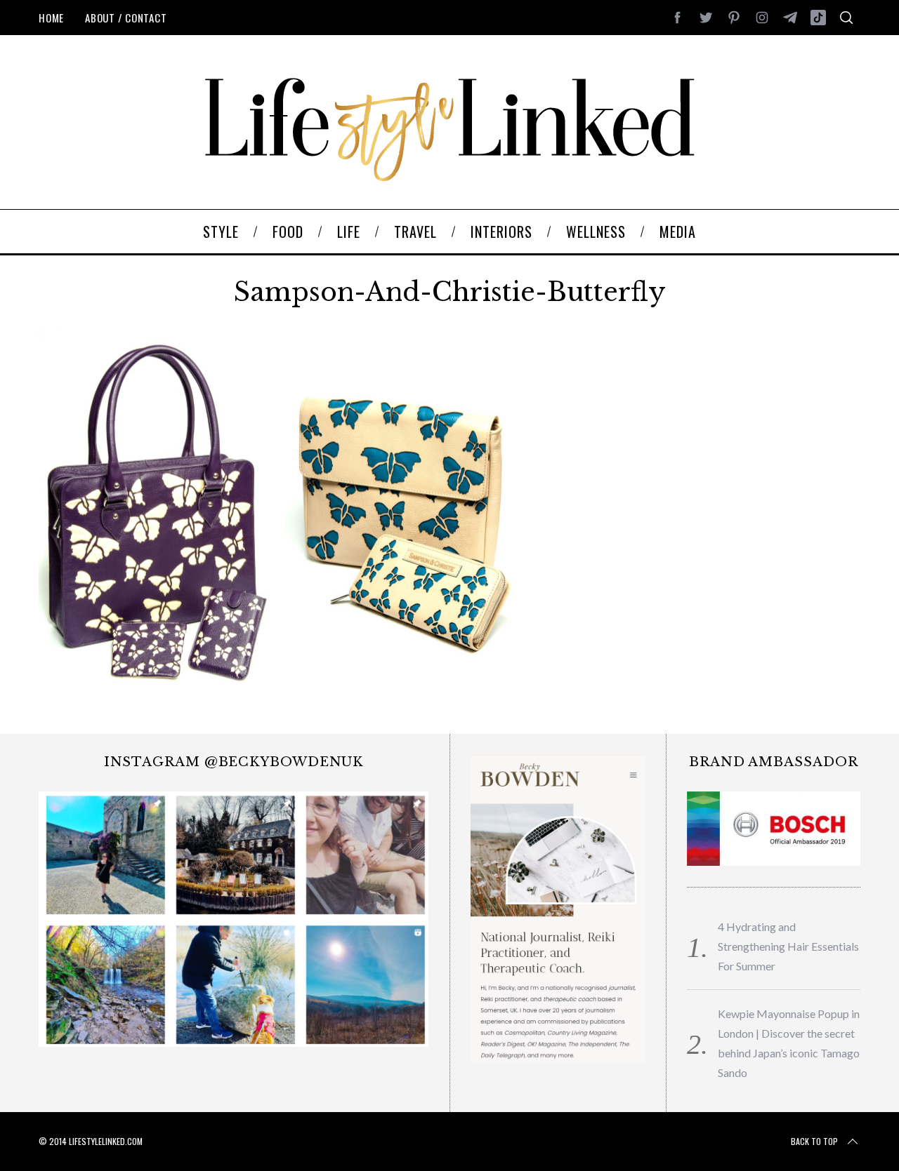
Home (51, 17)
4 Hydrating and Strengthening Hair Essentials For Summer (788, 946)
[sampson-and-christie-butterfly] (277, 682)
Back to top (814, 1141)
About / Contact (125, 17)
